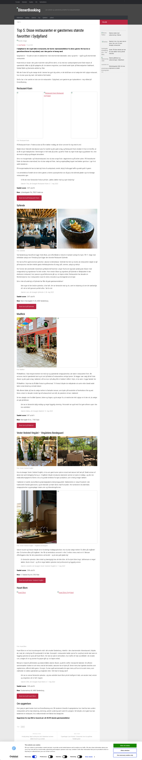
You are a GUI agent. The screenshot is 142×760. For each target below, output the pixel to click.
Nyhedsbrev (43, 2)
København (20, 17)
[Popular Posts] (107, 29)
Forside (17, 2)
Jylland (52, 17)
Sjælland (45, 17)
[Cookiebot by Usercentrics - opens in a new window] (14, 757)
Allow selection (125, 750)
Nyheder (24, 2)
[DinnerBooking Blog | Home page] (30, 9)
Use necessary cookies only (125, 755)
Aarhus (27, 17)
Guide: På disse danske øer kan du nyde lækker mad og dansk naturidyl (117, 51)
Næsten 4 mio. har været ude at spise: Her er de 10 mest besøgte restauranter (117, 43)
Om (36, 2)
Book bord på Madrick (26, 425)
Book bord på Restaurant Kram (29, 198)
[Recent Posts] (120, 29)
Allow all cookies (125, 745)
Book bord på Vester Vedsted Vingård (31, 580)
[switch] (50, 756)
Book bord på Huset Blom (27, 696)
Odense (34, 17)
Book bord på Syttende (26, 306)
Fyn (39, 17)
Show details (89, 756)
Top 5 (18, 22)
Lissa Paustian (21, 45)
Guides (31, 2)
